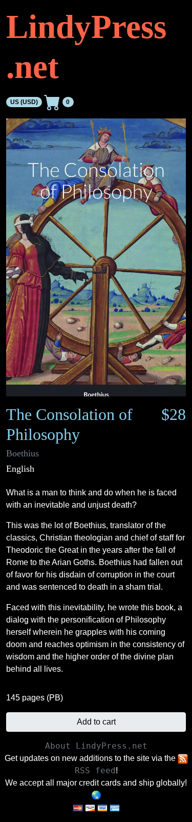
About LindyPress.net (96, 746)
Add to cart (96, 721)
